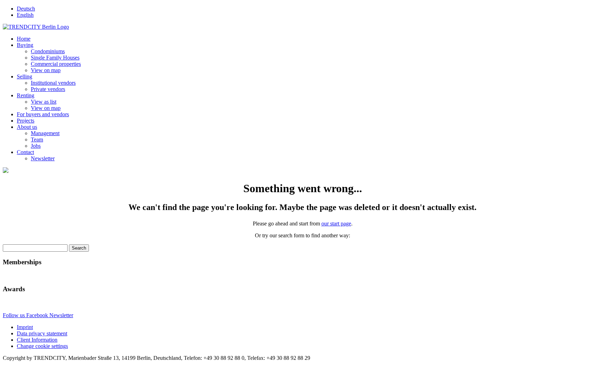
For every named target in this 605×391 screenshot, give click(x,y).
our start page (336, 223)
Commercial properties (56, 64)
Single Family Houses (55, 58)
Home (23, 39)
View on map (46, 70)
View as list (43, 102)
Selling (24, 76)
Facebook (37, 315)
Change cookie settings (42, 346)
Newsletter (43, 158)
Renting (25, 95)
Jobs (36, 146)
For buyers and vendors (43, 114)
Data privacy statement (42, 333)
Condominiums (48, 51)
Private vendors (48, 89)
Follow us (14, 315)
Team (37, 139)
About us (27, 127)
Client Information (37, 340)
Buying (25, 45)
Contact (25, 152)
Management (45, 133)
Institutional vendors (53, 83)
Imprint (25, 327)
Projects (25, 121)
